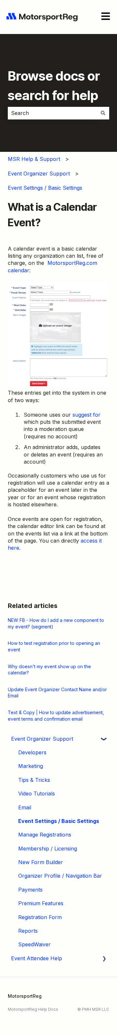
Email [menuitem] (24, 807)
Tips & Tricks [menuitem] (34, 780)
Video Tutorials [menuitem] (36, 793)
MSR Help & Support (34, 159)
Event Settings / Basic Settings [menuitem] (58, 821)
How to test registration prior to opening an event (54, 646)
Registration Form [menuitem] (40, 917)
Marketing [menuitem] (30, 766)
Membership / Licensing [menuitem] (47, 848)
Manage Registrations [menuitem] (44, 834)
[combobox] (52, 113)
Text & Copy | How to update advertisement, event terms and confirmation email (56, 716)
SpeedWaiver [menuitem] (34, 944)
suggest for (86, 414)
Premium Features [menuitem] (40, 903)
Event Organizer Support (39, 173)
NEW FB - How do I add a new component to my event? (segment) (56, 623)
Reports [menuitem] (28, 931)
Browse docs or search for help (54, 85)
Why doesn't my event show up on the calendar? (49, 670)
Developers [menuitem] (32, 752)
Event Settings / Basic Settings (45, 188)
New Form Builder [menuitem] (40, 862)
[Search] (103, 113)
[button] (104, 739)
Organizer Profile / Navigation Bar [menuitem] (60, 875)
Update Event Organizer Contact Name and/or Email (57, 693)
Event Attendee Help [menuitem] (36, 958)
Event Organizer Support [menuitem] (42, 739)
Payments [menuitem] (30, 889)
